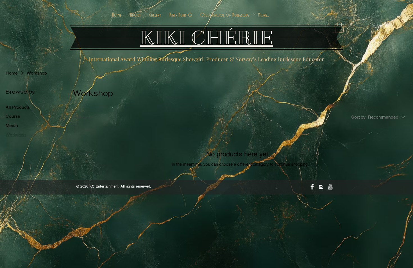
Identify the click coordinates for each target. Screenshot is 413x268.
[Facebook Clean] (312, 187)
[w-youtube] (330, 187)
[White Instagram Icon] (321, 187)
